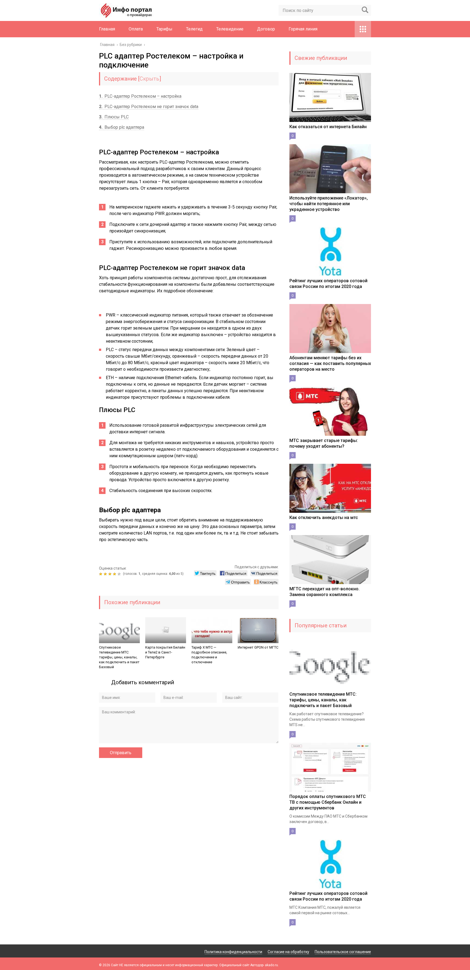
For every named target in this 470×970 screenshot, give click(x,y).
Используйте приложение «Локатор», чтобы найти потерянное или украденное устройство (328, 203)
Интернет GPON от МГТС (258, 647)
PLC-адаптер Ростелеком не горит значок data (148, 106)
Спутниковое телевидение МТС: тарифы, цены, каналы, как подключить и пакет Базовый (119, 657)
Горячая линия (303, 29)
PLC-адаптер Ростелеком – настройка (140, 96)
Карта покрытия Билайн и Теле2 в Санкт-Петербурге (165, 652)
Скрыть (149, 78)
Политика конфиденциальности (233, 952)
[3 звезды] (110, 574)
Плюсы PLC (114, 116)
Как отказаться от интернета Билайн (328, 126)
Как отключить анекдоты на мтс (323, 517)
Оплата (136, 29)
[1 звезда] (101, 574)
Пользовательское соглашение (343, 952)
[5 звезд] (120, 574)
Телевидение (229, 29)
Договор (266, 29)
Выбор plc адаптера (121, 127)
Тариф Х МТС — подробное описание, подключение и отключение (209, 654)
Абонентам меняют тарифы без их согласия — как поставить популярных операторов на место (330, 363)
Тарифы (164, 29)
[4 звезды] (115, 574)
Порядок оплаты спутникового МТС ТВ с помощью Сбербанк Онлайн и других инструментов (327, 802)
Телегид (194, 29)
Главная (107, 29)
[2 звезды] (106, 574)
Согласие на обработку (288, 952)
